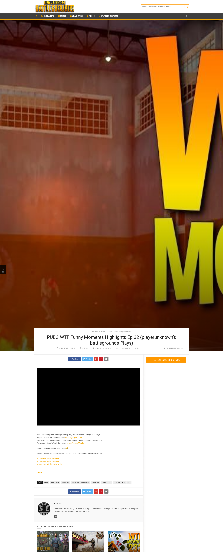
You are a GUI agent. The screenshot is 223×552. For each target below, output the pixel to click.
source (39, 472)
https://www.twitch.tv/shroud (48, 458)
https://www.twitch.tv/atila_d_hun (50, 464)
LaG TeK (85, 348)
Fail (57, 482)
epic (52, 482)
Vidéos (91, 16)
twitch (117, 482)
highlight (85, 482)
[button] (186, 16)
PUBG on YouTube (105, 331)
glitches (75, 482)
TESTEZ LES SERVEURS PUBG (166, 360)
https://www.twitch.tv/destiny (48, 461)
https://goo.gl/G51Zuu (73, 438)
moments (95, 482)
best (46, 482)
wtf (129, 482)
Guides (63, 16)
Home (94, 331)
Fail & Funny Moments (123, 331)
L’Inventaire (77, 16)
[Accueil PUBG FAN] (36, 16)
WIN (123, 482)
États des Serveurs (109, 16)
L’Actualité (48, 16)
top (109, 482)
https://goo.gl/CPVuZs (75, 443)
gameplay (65, 482)
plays (104, 482)
